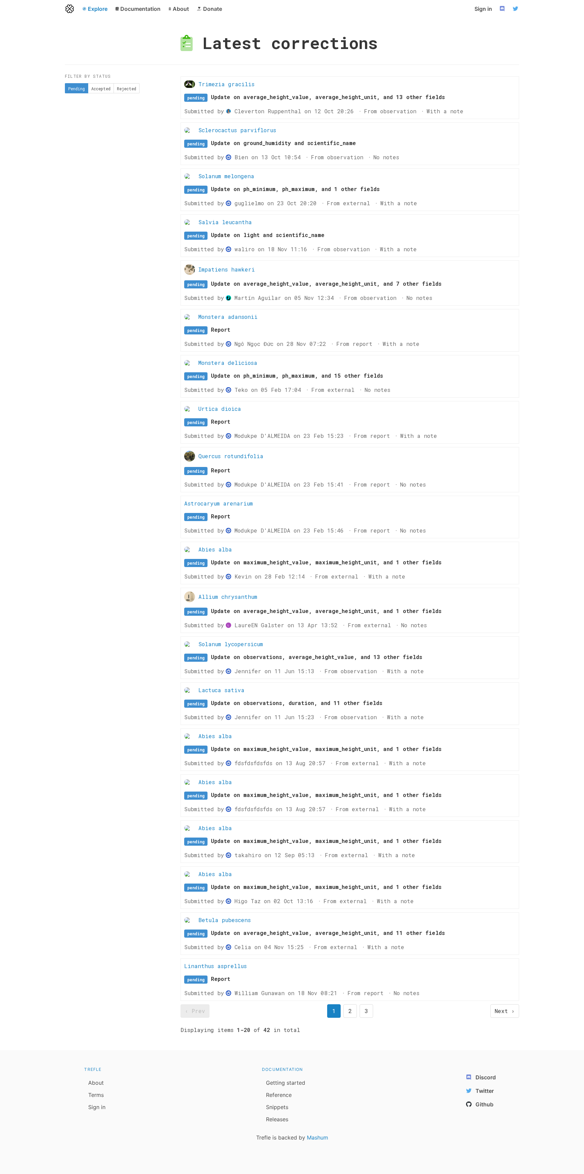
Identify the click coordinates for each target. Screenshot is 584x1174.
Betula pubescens (224, 919)
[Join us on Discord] (503, 9)
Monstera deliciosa (227, 362)
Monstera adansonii (228, 316)
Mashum (317, 1137)
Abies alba (215, 549)
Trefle (92, 1069)
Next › (505, 1010)
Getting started (285, 1082)
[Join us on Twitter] (516, 9)
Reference (279, 1094)
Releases (277, 1119)
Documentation (282, 1069)
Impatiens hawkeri (226, 269)
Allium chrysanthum (227, 596)
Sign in (483, 8)
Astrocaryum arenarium (218, 503)
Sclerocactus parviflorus (237, 130)
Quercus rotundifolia (230, 456)
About (96, 1082)
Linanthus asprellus (215, 965)
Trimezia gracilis (226, 84)
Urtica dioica (219, 408)
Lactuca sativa (221, 690)
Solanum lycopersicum (230, 644)
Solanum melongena (226, 176)
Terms (96, 1094)
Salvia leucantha (225, 222)
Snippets (277, 1107)
